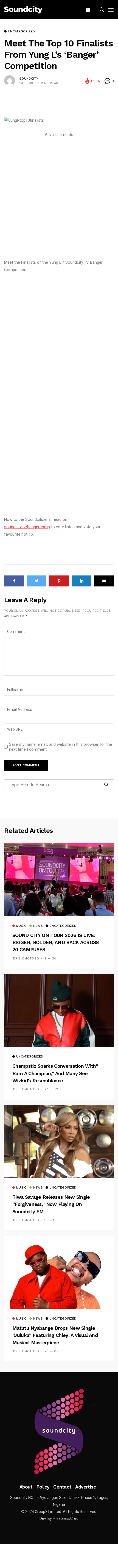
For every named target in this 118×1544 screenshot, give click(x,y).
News (38, 926)
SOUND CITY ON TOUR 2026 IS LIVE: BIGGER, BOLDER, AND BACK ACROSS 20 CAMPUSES (55, 942)
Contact (62, 1487)
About (26, 1487)
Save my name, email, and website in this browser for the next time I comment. (60, 747)
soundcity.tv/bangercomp (27, 526)
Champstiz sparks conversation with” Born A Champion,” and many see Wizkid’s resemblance (55, 1073)
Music (21, 926)
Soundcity (28, 78)
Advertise (85, 1487)
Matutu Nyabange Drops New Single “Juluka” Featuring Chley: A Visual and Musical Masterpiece (55, 1335)
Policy (42, 1487)
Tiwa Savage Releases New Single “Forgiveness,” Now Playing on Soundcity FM (51, 1204)
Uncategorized (21, 31)
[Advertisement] (59, 197)
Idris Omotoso (25, 958)
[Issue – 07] (59, 1431)
